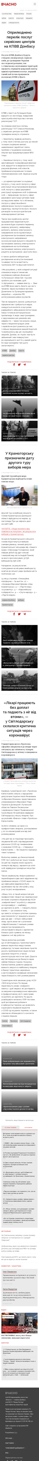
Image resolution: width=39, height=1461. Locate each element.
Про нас (8, 1438)
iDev (15, 1432)
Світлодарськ (25, 1021)
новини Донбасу (8, 600)
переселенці (19, 14)
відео (4, 22)
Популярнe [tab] (28, 1127)
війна (4, 18)
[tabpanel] (19, 1179)
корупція (19, 18)
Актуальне (6, 1231)
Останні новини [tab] (10, 1127)
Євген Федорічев (10, 1289)
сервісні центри (8, 355)
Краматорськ (7, 605)
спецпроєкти (14, 22)
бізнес (29, 14)
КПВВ (4, 351)
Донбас (13, 351)
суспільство (7, 14)
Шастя (21, 351)
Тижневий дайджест (14, 1448)
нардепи (29, 18)
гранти (11, 18)
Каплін (4, 1021)
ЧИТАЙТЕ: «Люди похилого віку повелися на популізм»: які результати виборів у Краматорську (18, 531)
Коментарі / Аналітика (11, 1266)
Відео (3, 1310)
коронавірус (7, 1026)
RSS (6, 1453)
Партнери (9, 1443)
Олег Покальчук (10, 1272)
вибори (21, 600)
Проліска (13, 1021)
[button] (19, 1120)
